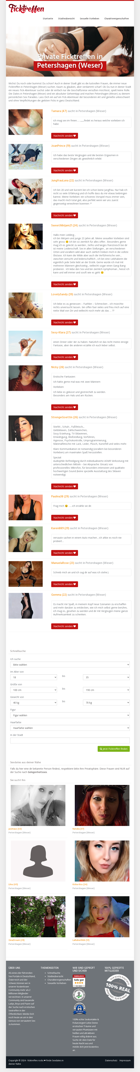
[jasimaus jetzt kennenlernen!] (38, 805)
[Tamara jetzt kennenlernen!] (26, 122)
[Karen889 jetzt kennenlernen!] (26, 539)
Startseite (48, 19)
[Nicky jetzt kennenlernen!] (26, 378)
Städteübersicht (66, 19)
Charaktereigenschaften (116, 19)
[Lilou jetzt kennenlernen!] (38, 861)
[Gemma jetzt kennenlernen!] (26, 606)
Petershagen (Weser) (92, 111)
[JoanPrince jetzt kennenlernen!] (26, 157)
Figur (13, 709)
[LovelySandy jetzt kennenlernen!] (26, 305)
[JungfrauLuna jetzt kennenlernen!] (26, 191)
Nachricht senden (63, 135)
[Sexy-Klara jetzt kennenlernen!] (26, 343)
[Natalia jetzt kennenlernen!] (102, 805)
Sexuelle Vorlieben (89, 19)
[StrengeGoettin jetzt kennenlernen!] (26, 428)
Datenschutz (111, 1060)
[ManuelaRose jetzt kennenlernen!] (26, 574)
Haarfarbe (15, 722)
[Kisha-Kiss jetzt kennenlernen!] (102, 861)
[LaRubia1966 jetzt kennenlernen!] (102, 916)
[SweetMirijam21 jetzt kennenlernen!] (26, 236)
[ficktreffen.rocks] (26, 8)
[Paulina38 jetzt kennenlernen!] (26, 507)
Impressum (125, 1060)
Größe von (16, 684)
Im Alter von (17, 671)
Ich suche (15, 659)
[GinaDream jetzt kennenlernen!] (38, 916)
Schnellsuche (53, 972)
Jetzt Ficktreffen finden (115, 748)
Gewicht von (17, 697)
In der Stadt (16, 735)
